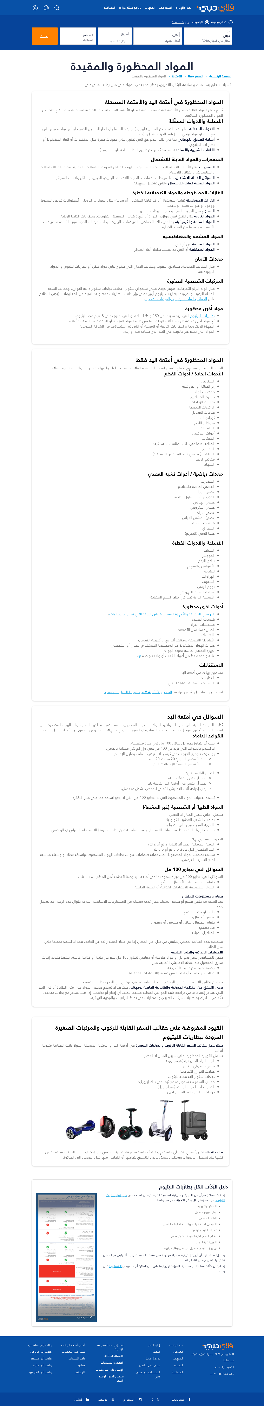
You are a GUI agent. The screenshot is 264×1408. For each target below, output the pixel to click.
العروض (178, 1352)
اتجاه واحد (197, 22)
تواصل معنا (153, 1359)
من (228, 31)
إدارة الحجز (154, 1345)
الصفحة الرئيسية (220, 76)
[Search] (57, 9)
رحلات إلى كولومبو (40, 1372)
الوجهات (150, 7)
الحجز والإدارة (184, 7)
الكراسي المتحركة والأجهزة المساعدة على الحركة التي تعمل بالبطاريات (162, 614)
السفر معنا (165, 7)
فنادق (81, 1365)
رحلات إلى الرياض (41, 1352)
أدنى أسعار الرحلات (73, 1345)
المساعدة (110, 7)
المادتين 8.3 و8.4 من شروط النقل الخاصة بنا (138, 692)
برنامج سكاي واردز (130, 7)
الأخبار (156, 1352)
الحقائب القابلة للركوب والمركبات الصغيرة (176, 299)
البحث (45, 36)
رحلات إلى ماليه (42, 1365)
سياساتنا (228, 1360)
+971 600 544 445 (222, 1374)
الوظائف (80, 1372)
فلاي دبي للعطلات (73, 1352)
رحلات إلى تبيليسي (40, 1345)
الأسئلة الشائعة (114, 1356)
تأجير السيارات (76, 1359)
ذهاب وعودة (218, 22)
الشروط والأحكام (224, 1367)
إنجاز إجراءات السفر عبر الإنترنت (110, 1347)
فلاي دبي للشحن (149, 1365)
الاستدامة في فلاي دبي (148, 1374)
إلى (176, 34)
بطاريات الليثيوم (202, 316)
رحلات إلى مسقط (41, 1359)
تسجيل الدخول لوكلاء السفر (111, 1379)
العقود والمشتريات (112, 1363)
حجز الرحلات (176, 1345)
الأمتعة (177, 76)
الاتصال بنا (115, 1266)
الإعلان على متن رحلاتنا (110, 1370)
